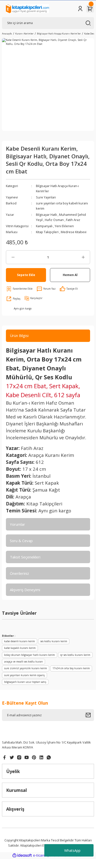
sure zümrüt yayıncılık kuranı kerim (25, 668)
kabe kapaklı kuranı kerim (20, 648)
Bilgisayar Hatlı (47, 214)
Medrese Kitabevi (73, 232)
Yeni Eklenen (64, 226)
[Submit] (89, 715)
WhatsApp (72, 850)
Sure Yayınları (46, 197)
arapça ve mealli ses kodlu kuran (23, 661)
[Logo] (27, 8)
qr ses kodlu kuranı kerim (75, 655)
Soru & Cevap (21, 540)
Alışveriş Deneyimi (25, 589)
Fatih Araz (73, 220)
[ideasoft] (22, 855)
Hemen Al (70, 275)
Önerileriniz (19, 573)
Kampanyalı (44, 226)
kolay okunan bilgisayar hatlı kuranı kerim (29, 655)
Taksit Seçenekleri (25, 556)
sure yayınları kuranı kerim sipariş (24, 675)
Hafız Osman (54, 220)
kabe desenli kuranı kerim (19, 641)
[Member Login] (80, 9)
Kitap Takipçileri (47, 232)
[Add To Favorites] (19, 289)
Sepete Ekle (26, 275)
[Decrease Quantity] (13, 257)
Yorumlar (17, 524)
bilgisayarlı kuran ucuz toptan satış (25, 682)
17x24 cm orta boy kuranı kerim (71, 668)
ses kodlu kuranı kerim (53, 641)
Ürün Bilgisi (19, 335)
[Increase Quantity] (83, 257)
